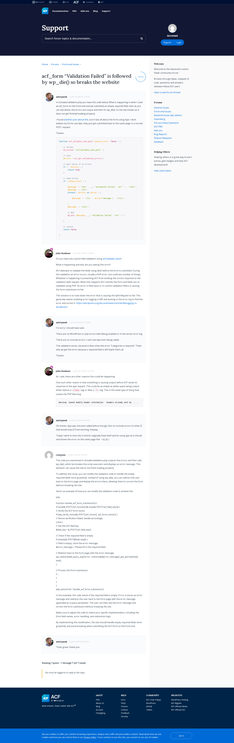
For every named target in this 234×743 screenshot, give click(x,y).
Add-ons (85, 11)
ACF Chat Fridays (153, 699)
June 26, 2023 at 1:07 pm (80, 97)
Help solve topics (162, 170)
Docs (123, 699)
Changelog (100, 713)
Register (167, 42)
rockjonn (61, 454)
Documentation (60, 11)
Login (178, 42)
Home (45, 64)
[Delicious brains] (101, 2)
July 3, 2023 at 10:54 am (80, 641)
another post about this (76, 119)
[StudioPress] (88, 2)
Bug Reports (160, 134)
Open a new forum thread (167, 92)
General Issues (161, 107)
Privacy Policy (90, 737)
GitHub (149, 706)
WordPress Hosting (179, 699)
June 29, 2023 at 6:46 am (80, 420)
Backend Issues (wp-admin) (168, 115)
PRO (74, 11)
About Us (100, 703)
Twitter (149, 709)
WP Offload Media (179, 706)
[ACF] (76, 2)
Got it (181, 735)
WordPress (151, 703)
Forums (55, 64)
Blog (95, 11)
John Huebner (63, 253)
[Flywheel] (53, 2)
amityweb (61, 96)
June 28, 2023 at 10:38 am (84, 253)
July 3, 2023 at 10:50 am (78, 455)
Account (99, 709)
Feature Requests (163, 138)
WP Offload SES (178, 709)
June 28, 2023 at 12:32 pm (84, 371)
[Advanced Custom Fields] (45, 11)
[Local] (65, 2)
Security (124, 716)
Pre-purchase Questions (166, 122)
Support (106, 11)
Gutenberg (159, 119)
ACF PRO (158, 126)
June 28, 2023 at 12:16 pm (81, 322)
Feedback (158, 141)
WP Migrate (176, 703)
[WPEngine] (38, 2)
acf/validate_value (112, 258)
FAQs (123, 703)
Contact (124, 709)
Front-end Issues (70, 64)
